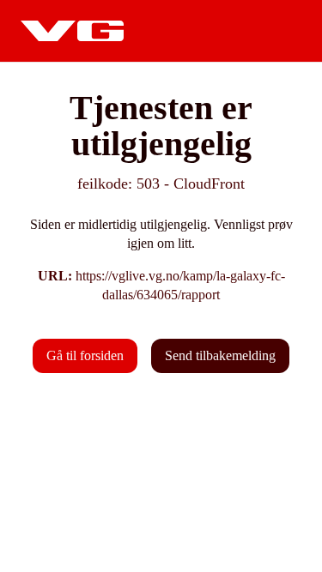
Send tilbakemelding (220, 355)
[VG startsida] (72, 31)
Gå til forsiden (85, 355)
